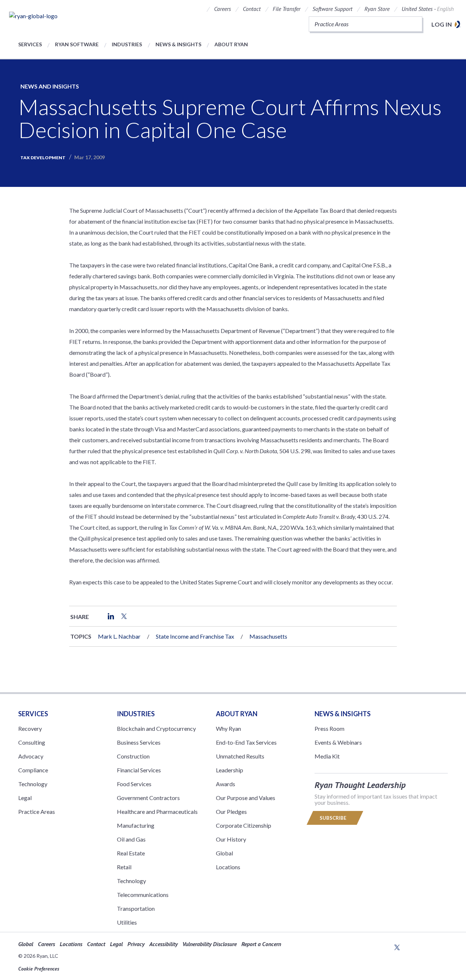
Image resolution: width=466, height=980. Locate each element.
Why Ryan (228, 728)
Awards (225, 783)
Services (30, 44)
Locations (228, 866)
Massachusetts (268, 636)
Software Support (332, 8)
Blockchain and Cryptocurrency (156, 728)
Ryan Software (77, 44)
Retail (124, 866)
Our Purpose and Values (245, 797)
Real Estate (131, 853)
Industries (127, 44)
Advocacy (30, 756)
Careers (222, 8)
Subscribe (333, 818)
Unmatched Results (240, 756)
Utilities (127, 922)
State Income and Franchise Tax (195, 636)
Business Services (139, 742)
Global (224, 853)
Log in (441, 24)
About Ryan (231, 44)
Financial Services (139, 770)
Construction (133, 756)
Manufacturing (135, 825)
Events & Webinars (338, 742)
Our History (231, 839)
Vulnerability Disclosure (209, 944)
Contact (252, 8)
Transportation (136, 908)
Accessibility (163, 944)
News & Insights (178, 44)
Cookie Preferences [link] (38, 968)
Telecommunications (143, 894)
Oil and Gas (131, 839)
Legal (25, 797)
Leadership (229, 770)
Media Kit (327, 756)
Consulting (31, 742)
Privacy (136, 944)
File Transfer (286, 8)
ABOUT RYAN (236, 714)
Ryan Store (377, 8)
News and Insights (49, 86)
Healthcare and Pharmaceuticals (157, 811)
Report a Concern (261, 944)
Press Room (329, 728)
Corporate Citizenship (243, 825)
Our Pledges (231, 811)
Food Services (134, 783)
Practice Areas (36, 811)
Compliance (33, 770)
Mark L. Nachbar (119, 636)
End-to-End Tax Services (246, 742)
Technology (32, 783)
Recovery (30, 728)
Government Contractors (148, 797)
